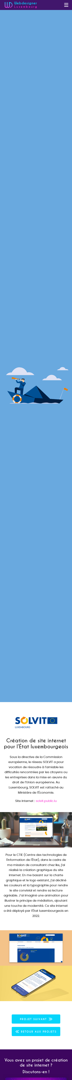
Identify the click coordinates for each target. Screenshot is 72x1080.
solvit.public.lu (46, 801)
